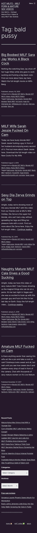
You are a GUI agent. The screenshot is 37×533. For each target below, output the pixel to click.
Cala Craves (21, 322)
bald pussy (10, 99)
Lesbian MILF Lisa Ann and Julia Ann (15, 438)
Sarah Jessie (30, 175)
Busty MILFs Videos (18, 96)
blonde (23, 389)
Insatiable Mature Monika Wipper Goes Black (18, 460)
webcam (31, 392)
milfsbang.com (17, 104)
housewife (15, 173)
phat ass (31, 104)
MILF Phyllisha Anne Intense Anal (13, 441)
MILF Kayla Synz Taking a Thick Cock (15, 444)
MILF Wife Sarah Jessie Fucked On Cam (14, 130)
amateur (9, 389)
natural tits (24, 392)
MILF (17, 392)
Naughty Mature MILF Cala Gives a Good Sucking (17, 273)
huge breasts (24, 173)
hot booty (19, 101)
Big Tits (17, 319)
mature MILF (26, 247)
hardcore (8, 173)
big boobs (18, 170)
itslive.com (12, 392)
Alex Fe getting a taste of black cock (15, 463)
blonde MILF (27, 99)
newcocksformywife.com (9, 175)
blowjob (4, 101)
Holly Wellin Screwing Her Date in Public (16, 507)
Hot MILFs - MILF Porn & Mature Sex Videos (10, 6)
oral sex (25, 104)
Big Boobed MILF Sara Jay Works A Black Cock (18, 59)
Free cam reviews (8, 493)
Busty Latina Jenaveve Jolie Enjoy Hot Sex (17, 504)
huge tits (26, 101)
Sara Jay (11, 106)
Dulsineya (30, 389)
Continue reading (24, 229)
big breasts (19, 99)
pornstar (4, 106)
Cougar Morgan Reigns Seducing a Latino (17, 435)
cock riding (28, 244)
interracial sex (6, 104)
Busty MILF (11, 101)
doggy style (10, 247)
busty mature (12, 322)
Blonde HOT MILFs (18, 94)
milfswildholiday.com (8, 249)
